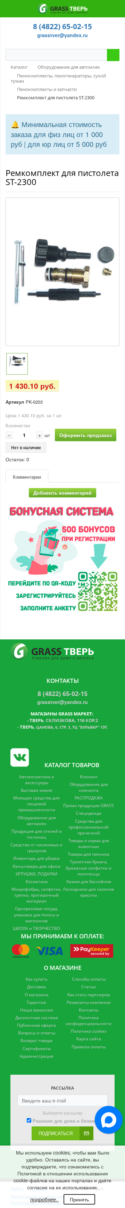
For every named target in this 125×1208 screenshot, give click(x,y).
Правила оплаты (89, 1047)
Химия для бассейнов (88, 881)
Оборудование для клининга (88, 787)
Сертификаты (37, 1048)
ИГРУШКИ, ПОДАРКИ (36, 874)
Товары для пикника (88, 854)
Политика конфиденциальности (88, 1020)
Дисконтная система (36, 1018)
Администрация (36, 1056)
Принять (79, 1199)
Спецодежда (88, 813)
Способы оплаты (89, 979)
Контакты (88, 1010)
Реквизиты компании (89, 1002)
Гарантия (36, 1002)
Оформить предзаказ (85, 434)
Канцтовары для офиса (36, 866)
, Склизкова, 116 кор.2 (64, 720)
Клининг (89, 777)
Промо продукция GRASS (88, 805)
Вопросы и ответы (36, 1033)
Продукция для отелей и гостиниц (36, 834)
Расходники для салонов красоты (88, 892)
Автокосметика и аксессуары (36, 780)
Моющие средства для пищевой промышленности (36, 804)
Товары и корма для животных (88, 843)
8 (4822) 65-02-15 (62, 26)
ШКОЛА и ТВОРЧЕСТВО (36, 928)
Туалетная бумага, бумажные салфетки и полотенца (88, 867)
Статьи (88, 987)
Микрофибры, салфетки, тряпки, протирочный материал (36, 895)
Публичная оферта (36, 1025)
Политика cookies (89, 1031)
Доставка (36, 987)
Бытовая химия (36, 790)
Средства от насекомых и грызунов (36, 848)
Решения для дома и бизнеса (66, 1121)
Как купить (37, 979)
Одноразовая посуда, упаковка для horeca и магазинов (36, 914)
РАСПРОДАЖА (89, 798)
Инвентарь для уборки (36, 858)
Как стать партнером (88, 995)
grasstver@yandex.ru (62, 35)
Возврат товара (36, 1040)
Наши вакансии (36, 1010)
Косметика (37, 881)
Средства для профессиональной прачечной (88, 827)
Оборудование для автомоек (36, 821)
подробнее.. (44, 1199)
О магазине (37, 995)
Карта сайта (88, 1039)
